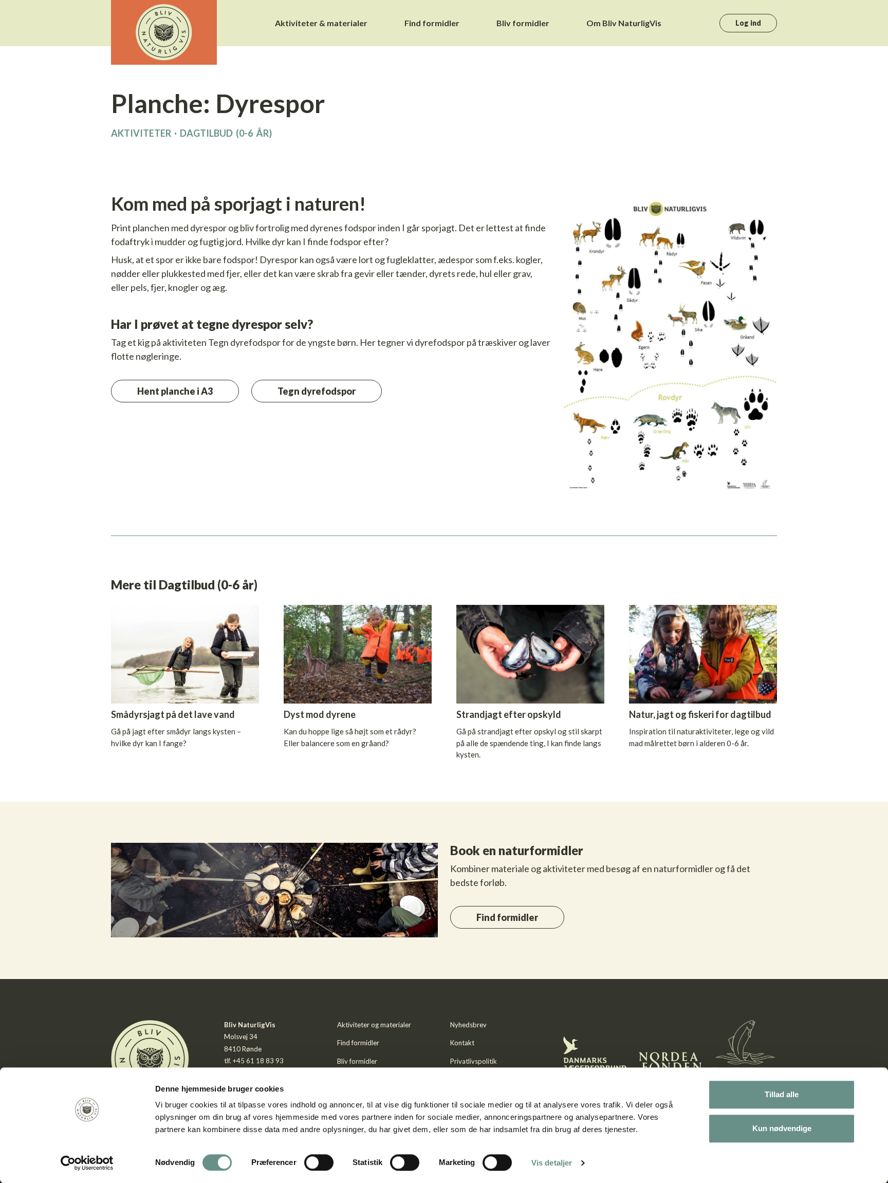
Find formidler (431, 23)
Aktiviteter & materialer (321, 23)
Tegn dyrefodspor (317, 391)
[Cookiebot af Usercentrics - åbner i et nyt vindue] (87, 1163)
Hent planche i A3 (175, 391)
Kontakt (462, 1043)
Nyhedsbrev (468, 1025)
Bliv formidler (522, 23)
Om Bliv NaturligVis (623, 23)
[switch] (319, 1162)
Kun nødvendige (781, 1128)
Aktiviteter (141, 133)
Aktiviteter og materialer (374, 1025)
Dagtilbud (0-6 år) (226, 133)
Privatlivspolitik (473, 1061)
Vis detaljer (551, 1162)
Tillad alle (782, 1094)
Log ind (748, 23)
